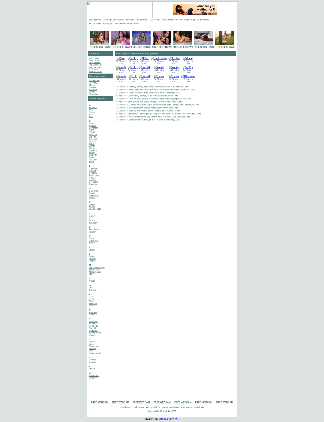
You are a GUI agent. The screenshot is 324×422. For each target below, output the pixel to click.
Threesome (94, 346)
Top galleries (94, 62)
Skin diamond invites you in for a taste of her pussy (152, 120)
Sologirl (92, 328)
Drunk (92, 197)
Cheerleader (94, 175)
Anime (92, 112)
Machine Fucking (97, 267)
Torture (92, 348)
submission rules (141, 407)
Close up (93, 179)
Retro (91, 315)
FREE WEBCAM (99, 402)
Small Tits (93, 326)
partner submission (170, 407)
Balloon (92, 125)
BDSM (92, 132)
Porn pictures (95, 60)
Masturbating (95, 272)
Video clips (107, 20)
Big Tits (92, 137)
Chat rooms (203, 20)
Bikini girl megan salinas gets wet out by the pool (150, 108)
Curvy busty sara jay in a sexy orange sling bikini (150, 96)
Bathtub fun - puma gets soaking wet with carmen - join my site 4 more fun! (162, 114)
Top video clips (96, 65)
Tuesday (93, 83)
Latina (91, 256)
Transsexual (94, 353)
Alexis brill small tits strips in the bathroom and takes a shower (157, 117)
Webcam (93, 378)
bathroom (107, 24)
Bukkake (93, 159)
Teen (91, 344)
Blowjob (92, 148)
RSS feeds (154, 20)
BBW (91, 130)
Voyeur (92, 369)
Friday (92, 92)
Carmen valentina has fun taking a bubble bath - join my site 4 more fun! (161, 105)
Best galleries (95, 20)
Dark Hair (93, 191)
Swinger (92, 335)
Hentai (92, 242)
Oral (91, 288)
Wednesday (94, 80)
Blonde (92, 146)
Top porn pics (95, 67)
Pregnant (93, 303)
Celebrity (93, 173)
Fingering (93, 222)
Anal (91, 110)
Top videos (129, 20)
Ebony (92, 204)
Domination (94, 193)
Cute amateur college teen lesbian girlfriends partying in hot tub (157, 99)
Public (91, 306)
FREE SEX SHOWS (100, 47)
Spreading (93, 330)
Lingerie (92, 261)
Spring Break (95, 333)
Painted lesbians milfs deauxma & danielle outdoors (152, 93)
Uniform (92, 360)
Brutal (91, 157)
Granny (92, 231)
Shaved (92, 324)
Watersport (94, 375)
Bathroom (93, 128)
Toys (91, 351)
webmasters (186, 407)
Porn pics (118, 20)
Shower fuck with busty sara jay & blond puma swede (152, 102)
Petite (91, 299)
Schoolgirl (93, 321)
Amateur (93, 107)
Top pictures (141, 20)
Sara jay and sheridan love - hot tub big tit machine (152, 111)
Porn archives (95, 71)
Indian (91, 249)
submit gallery (126, 407)
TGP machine (95, 24)
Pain (91, 297)
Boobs (92, 152)
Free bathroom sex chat (171, 20)
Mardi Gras (94, 270)
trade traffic (199, 407)
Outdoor (93, 290)
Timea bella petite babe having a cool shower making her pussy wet (159, 90)
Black (91, 143)
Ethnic (92, 206)
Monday (92, 85)
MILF (91, 274)
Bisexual (93, 139)
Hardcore (93, 240)
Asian (91, 114)
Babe (91, 123)
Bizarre (92, 141)
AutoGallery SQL (169, 418)
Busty (91, 161)
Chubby (92, 177)
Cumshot (93, 184)
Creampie (93, 182)
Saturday (93, 89)
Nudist (92, 281)
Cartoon (92, 170)
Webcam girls (190, 20)
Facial (91, 215)
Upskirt (92, 362)
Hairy (91, 238)
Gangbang (94, 229)
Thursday (93, 94)
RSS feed (93, 69)
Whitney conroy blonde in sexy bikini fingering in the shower (156, 87)
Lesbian (92, 258)
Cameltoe (93, 168)
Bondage (93, 150)
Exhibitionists (95, 209)
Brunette (93, 155)
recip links (155, 407)
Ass (91, 116)
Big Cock (93, 134)
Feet (91, 218)
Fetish (92, 220)
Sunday (92, 87)
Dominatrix (94, 195)
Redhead (93, 312)
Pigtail (91, 301)
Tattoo (92, 342)
